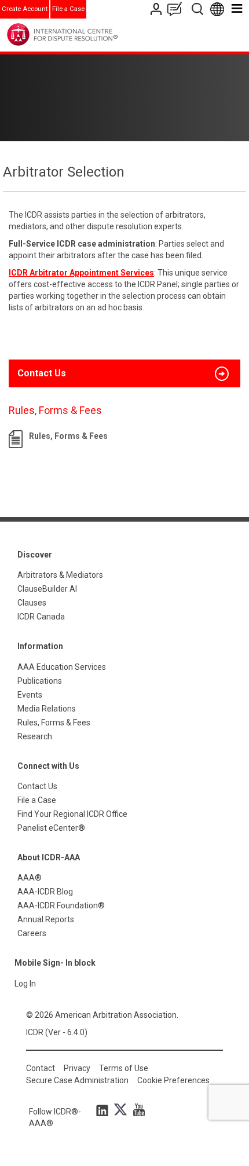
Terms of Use (123, 1068)
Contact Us (157, 9)
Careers (31, 933)
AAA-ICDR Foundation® (61, 905)
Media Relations (46, 708)
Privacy (77, 1068)
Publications (39, 680)
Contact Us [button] (41, 373)
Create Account (24, 9)
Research (34, 736)
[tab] (124, 373)
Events (29, 694)
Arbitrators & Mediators (60, 575)
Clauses (31, 602)
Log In (25, 983)
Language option (219, 9)
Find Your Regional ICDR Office (72, 814)
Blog (177, 9)
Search (198, 9)
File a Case (68, 9)
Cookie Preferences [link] (173, 1080)
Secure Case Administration (77, 1080)
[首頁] (86, 34)
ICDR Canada (41, 616)
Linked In (104, 1109)
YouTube (136, 1109)
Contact (40, 1068)
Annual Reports (45, 919)
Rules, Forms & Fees (68, 436)
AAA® (29, 877)
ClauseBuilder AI (47, 588)
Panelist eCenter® (51, 828)
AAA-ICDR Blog (45, 891)
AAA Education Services (61, 667)
